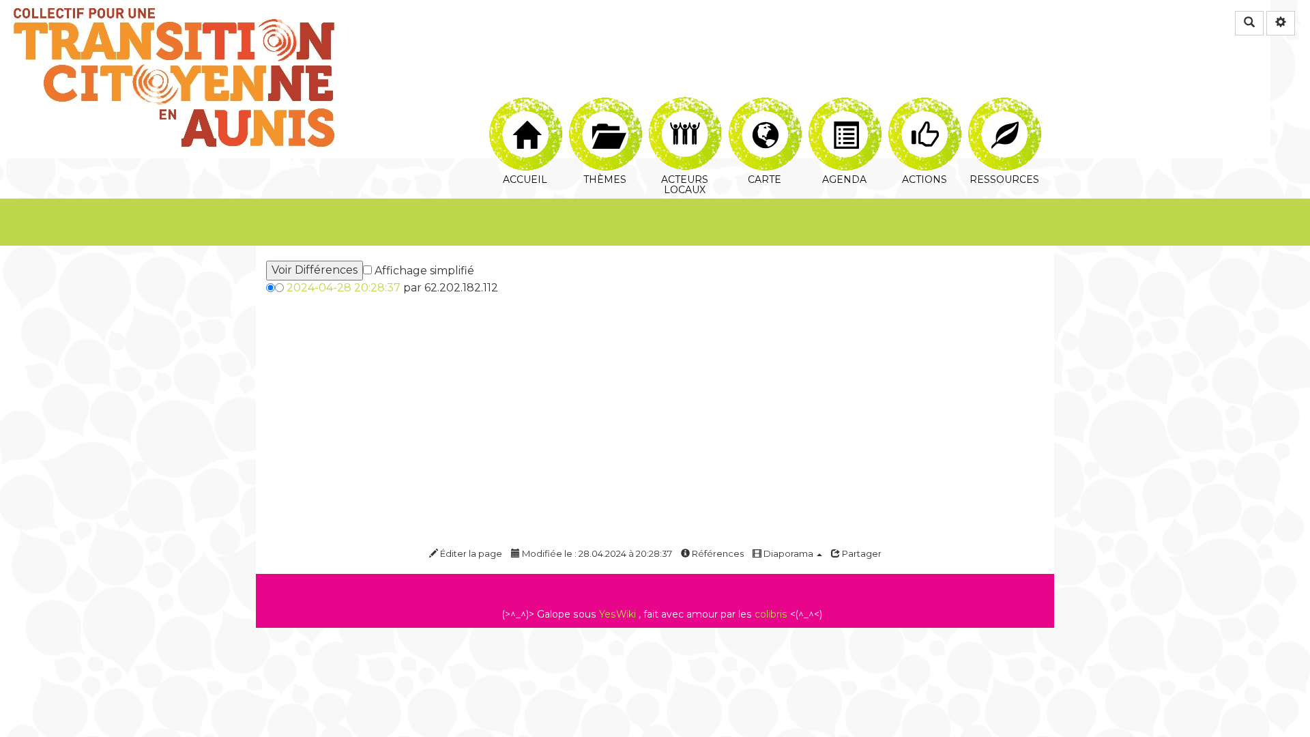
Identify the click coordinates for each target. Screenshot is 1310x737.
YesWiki (617, 614)
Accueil (525, 105)
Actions (924, 105)
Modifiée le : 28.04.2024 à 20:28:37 (596, 553)
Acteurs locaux (685, 105)
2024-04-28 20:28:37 (344, 287)
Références (717, 553)
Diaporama (788, 553)
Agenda (844, 105)
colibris (771, 614)
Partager (861, 553)
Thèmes (605, 105)
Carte (764, 105)
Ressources (1004, 105)
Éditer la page (470, 553)
